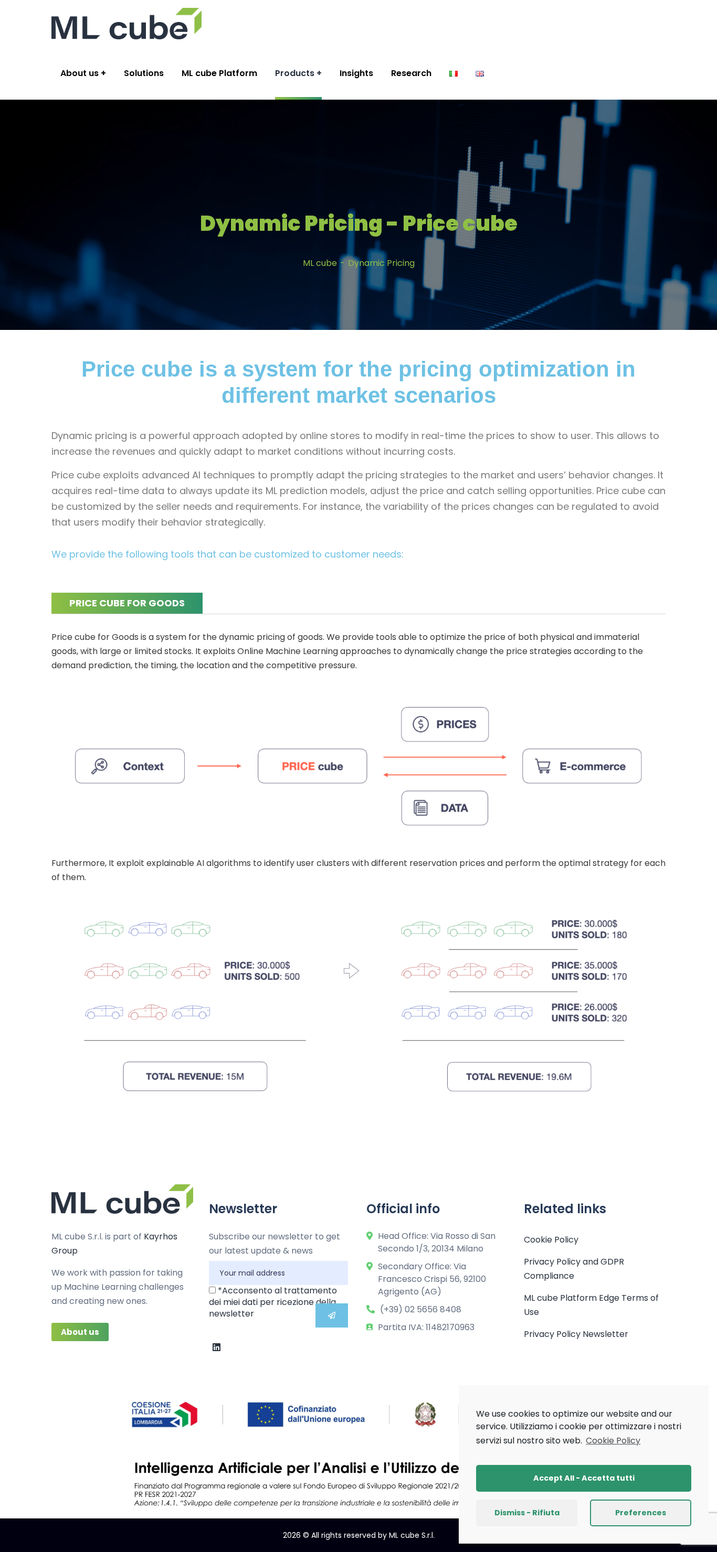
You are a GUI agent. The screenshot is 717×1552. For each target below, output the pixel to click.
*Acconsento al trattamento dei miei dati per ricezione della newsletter (273, 1302)
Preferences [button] (640, 1512)
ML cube (320, 263)
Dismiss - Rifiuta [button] (527, 1512)
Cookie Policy (551, 1240)
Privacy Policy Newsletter (576, 1334)
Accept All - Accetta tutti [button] (584, 1478)
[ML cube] (126, 23)
